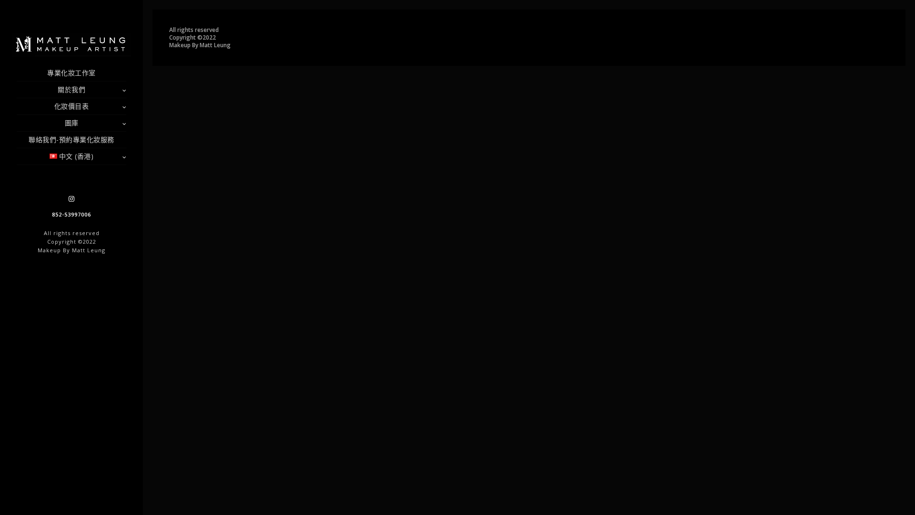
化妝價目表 (71, 106)
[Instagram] (71, 199)
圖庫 (72, 122)
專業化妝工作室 (71, 72)
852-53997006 (71, 214)
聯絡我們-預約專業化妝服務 (71, 139)
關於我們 (71, 89)
